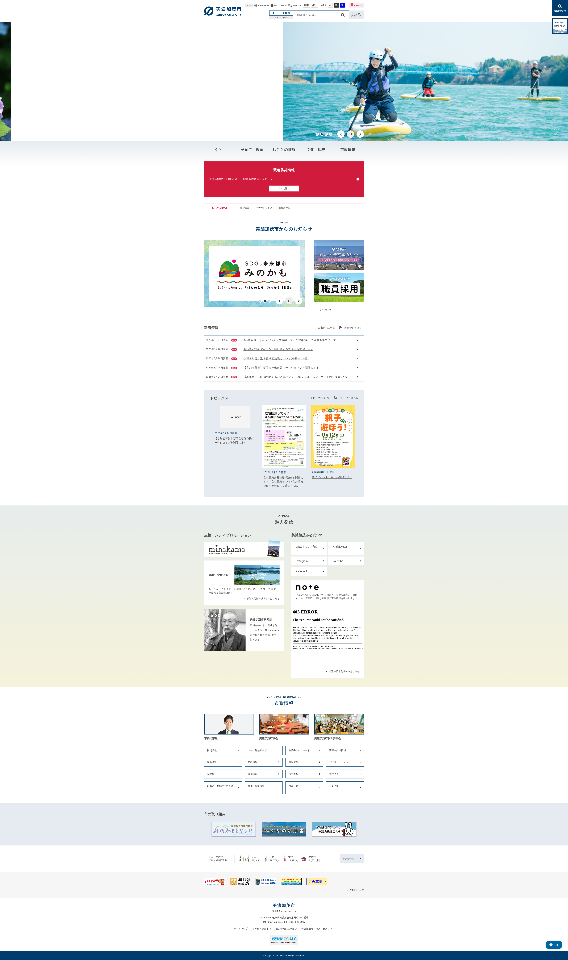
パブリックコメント (340, 762)
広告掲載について (355, 890)
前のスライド (341, 134)
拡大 (314, 5)
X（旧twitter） (341, 546)
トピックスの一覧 (320, 398)
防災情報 (244, 207)
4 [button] (330, 134)
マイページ (358, 5)
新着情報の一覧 (326, 327)
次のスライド (360, 134)
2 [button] (321, 134)
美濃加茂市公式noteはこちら (344, 671)
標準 (306, 5)
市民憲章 (293, 774)
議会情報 (212, 762)
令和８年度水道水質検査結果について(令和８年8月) (276, 358)
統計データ (348, 858)
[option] (284, 81)
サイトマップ (241, 928)
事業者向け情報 (337, 750)
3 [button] (326, 134)
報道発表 (293, 786)
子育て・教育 (252, 150)
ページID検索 (281, 17)
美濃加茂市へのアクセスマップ (317, 928)
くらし (220, 150)
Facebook (302, 571)
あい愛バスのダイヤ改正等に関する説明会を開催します (278, 349)
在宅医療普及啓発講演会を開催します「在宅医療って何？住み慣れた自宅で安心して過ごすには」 (283, 481)
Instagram (302, 561)
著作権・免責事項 (261, 928)
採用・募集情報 (256, 786)
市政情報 (348, 150)
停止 (350, 134)
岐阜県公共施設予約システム (221, 788)
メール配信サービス (258, 750)
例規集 (210, 774)
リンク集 (334, 786)
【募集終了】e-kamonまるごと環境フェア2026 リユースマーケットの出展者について (297, 376)
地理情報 (252, 774)
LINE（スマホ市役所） (307, 548)
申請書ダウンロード (299, 750)
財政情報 (293, 762)
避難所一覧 (284, 207)
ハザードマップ (264, 207)
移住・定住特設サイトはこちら (263, 598)
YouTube (338, 561)
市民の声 (334, 774)
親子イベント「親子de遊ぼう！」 (332, 477)
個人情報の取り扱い (286, 928)
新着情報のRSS (352, 327)
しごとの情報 (284, 150)
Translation (263, 5)
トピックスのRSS (348, 398)
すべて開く (284, 188)
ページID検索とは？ (356, 15)
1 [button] (317, 134)
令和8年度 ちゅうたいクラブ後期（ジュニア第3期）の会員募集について (289, 340)
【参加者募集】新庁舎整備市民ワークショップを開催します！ (282, 367)
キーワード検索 (281, 13)
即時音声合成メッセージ (257, 179)
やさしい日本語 (280, 5)
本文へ (249, 5)
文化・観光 (316, 150)
